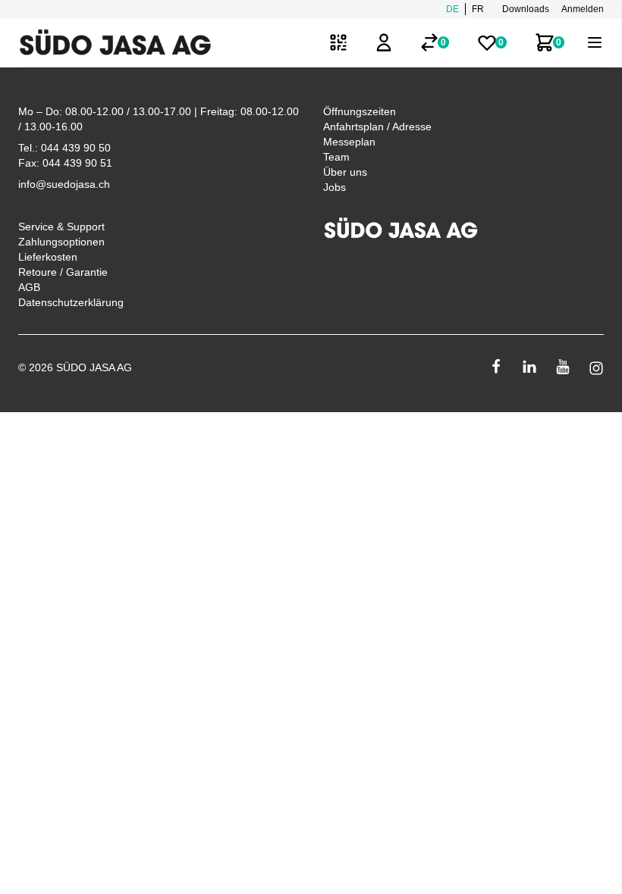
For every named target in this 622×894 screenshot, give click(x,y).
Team (336, 157)
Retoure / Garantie (63, 272)
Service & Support (61, 226)
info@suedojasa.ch (64, 184)
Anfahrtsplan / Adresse (377, 126)
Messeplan (349, 142)
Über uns (345, 172)
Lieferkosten (47, 257)
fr (478, 9)
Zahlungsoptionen (61, 242)
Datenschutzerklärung (71, 302)
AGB (29, 287)
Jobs (334, 187)
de (452, 9)
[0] (429, 42)
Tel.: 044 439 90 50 (64, 148)
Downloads (525, 9)
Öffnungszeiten (359, 111)
